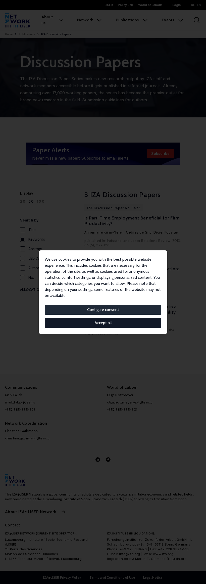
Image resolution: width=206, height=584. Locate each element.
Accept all (103, 322)
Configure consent (103, 309)
